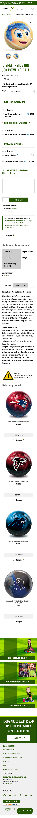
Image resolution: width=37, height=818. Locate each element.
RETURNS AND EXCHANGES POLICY (11, 754)
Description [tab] (7, 285)
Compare (9, 235)
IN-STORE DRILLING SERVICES (10, 769)
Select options (19, 435)
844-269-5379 (8, 784)
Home (3, 14)
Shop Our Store (10, 14)
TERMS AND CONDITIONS (9, 746)
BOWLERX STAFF (8, 773)
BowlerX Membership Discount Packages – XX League (18, 221)
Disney (7, 275)
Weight (4, 91)
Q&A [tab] (24, 285)
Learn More (18, 737)
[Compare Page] (14, 235)
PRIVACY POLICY (7, 761)
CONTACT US (6, 765)
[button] (31, 22)
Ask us (16, 76)
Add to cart (19, 200)
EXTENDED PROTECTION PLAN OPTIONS (13, 758)
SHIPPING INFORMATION (9, 750)
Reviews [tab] (17, 285)
